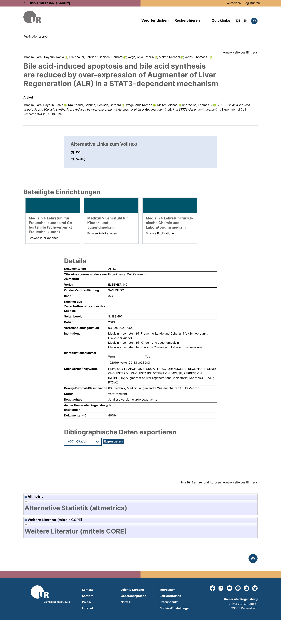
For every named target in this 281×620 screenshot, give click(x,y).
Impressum (167, 589)
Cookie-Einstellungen (175, 608)
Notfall (125, 602)
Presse (87, 602)
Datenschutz (169, 602)
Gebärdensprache (133, 596)
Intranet (87, 608)
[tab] (140, 508)
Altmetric (35, 497)
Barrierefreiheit (170, 596)
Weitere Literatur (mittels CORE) (54, 520)
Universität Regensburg (49, 3)
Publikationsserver (36, 36)
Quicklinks (221, 20)
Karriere (87, 596)
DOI (78, 152)
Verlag (80, 159)
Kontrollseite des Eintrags (240, 52)
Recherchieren (187, 20)
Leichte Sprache (132, 589)
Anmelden (234, 3)
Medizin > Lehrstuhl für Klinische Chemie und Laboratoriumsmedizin (155, 347)
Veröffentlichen (155, 20)
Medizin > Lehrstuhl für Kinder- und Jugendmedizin (143, 342)
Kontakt (87, 589)
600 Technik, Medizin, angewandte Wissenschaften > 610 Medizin (153, 388)
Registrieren (251, 3)
